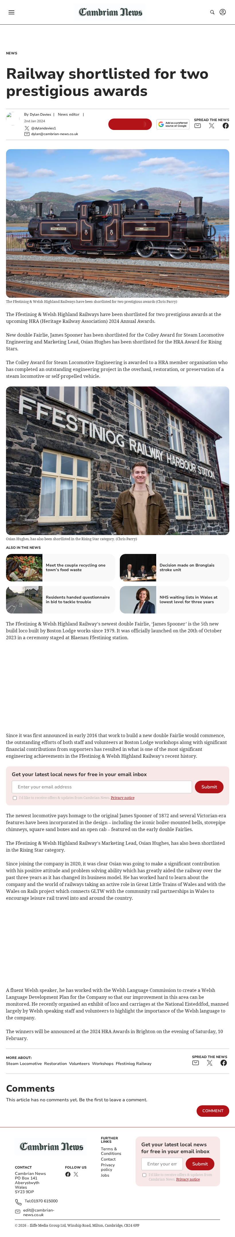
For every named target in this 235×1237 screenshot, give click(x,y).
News (11, 53)
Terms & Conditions (111, 1151)
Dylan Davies (40, 114)
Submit (209, 787)
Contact (108, 1159)
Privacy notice (122, 798)
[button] (11, 12)
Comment (213, 1111)
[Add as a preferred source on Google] (172, 124)
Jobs (105, 1175)
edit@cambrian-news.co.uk (38, 1212)
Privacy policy (108, 1167)
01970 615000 (44, 1201)
